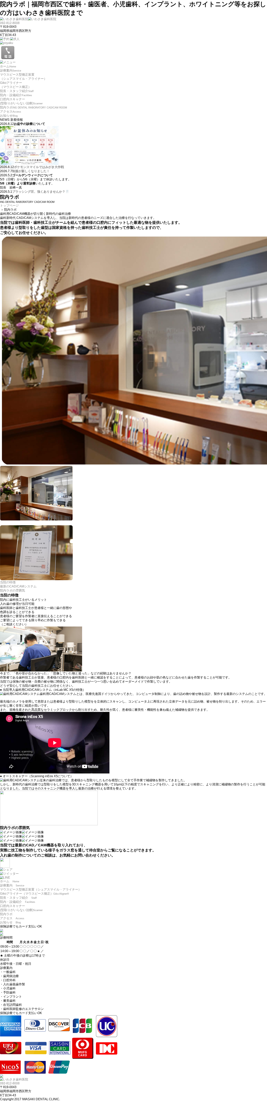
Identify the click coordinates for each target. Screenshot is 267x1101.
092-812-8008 (10, 23)
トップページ (9, 205)
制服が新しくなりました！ (31, 171)
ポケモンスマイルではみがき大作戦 (39, 167)
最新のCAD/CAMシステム (18, 586)
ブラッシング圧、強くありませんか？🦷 (40, 191)
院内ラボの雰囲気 (12, 590)
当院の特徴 (8, 582)
